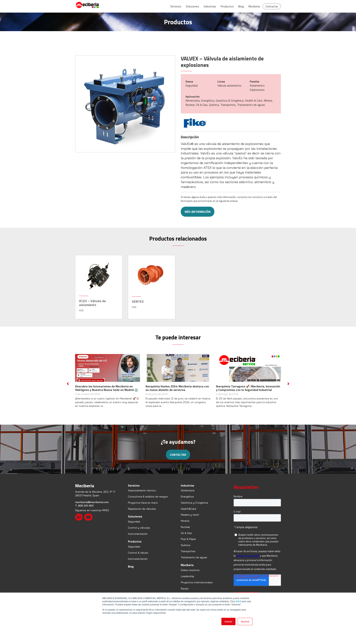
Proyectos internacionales (197, 586)
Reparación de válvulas (142, 512)
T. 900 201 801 (84, 509)
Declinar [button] (245, 621)
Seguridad (134, 525)
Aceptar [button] (228, 621)
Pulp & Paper (188, 542)
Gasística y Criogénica (194, 506)
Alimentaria (187, 494)
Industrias (210, 6)
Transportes (188, 554)
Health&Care (188, 512)
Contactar (272, 6)
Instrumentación (138, 537)
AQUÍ (238, 601)
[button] (67, 385)
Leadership (187, 579)
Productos (227, 6)
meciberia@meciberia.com (92, 505)
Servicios (175, 6)
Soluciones (192, 6)
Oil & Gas (186, 536)
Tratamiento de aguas (194, 561)
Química (185, 548)
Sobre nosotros (190, 573)
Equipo (185, 592)
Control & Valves (138, 556)
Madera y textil (190, 518)
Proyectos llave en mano (143, 506)
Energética (187, 500)
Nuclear (185, 530)
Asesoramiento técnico (142, 494)
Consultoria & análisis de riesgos (148, 500)
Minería (185, 524)
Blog (241, 6)
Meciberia (254, 6)
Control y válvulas (139, 531)
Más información (197, 211)
